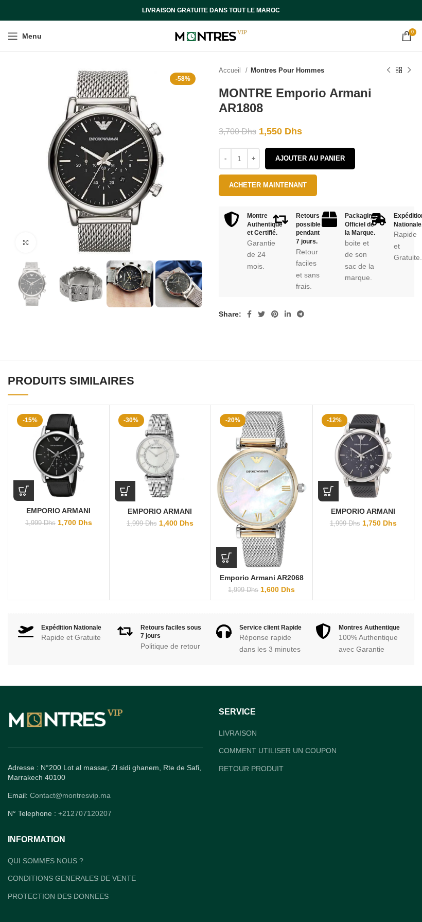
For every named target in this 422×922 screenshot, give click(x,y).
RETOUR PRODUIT (251, 768)
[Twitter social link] (261, 314)
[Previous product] (388, 70)
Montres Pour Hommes (287, 70)
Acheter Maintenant (268, 185)
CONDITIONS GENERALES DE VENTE (72, 878)
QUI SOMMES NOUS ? (45, 861)
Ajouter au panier (310, 158)
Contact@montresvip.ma (70, 795)
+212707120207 (85, 813)
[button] (23, 490)
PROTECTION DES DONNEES (58, 896)
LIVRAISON (238, 733)
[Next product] (409, 70)
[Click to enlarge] (25, 242)
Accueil (231, 70)
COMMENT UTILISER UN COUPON (278, 750)
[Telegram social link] (300, 314)
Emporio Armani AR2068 (262, 577)
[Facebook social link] (249, 314)
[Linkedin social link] (288, 314)
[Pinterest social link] (275, 314)
